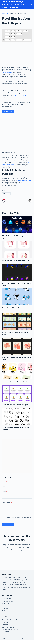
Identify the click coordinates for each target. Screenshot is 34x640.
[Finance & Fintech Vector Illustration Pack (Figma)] (17, 296)
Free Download (8, 111)
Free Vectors (6, 599)
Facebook (5, 632)
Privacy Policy (6, 622)
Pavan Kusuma (7, 72)
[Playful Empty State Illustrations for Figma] (17, 249)
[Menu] (31, 4)
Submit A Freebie (8, 627)
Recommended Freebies (10, 629)
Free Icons (5, 606)
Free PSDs (5, 603)
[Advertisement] (17, 54)
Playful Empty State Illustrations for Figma (15, 260)
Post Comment (8, 524)
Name (5, 486)
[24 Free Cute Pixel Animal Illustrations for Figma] (17, 321)
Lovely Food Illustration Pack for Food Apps (15, 382)
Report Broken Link (21, 95)
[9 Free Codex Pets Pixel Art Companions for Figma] (17, 224)
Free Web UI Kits (7, 601)
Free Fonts (5, 610)
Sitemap (5, 625)
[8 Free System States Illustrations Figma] (17, 393)
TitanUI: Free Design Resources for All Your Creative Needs (13, 4)
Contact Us (13, 620)
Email (5, 491)
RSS (11, 632)
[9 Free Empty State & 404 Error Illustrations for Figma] (17, 346)
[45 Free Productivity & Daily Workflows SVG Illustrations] (17, 416)
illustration (6, 193)
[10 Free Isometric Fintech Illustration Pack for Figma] (17, 272)
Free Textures (7, 608)
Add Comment (7, 502)
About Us (5, 620)
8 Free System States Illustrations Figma (15, 405)
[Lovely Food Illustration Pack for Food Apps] (17, 370)
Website (5, 497)
